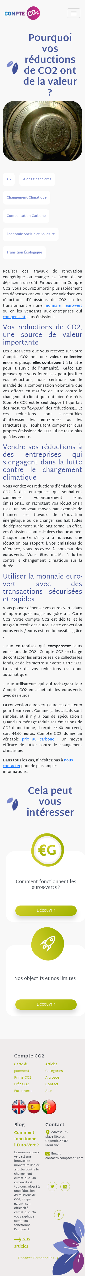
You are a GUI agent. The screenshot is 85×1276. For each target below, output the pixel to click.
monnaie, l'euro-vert (63, 305)
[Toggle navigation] (73, 13)
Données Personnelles (36, 1258)
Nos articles (22, 1243)
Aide (48, 1091)
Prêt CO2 (21, 1084)
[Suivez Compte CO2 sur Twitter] (52, 1186)
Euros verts (23, 1091)
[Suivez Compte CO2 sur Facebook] (59, 1215)
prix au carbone (38, 739)
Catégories (54, 1071)
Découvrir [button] (46, 910)
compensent (14, 317)
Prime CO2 (22, 1078)
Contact (51, 1084)
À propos (52, 1078)
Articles (51, 1064)
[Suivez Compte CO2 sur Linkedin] (65, 1186)
